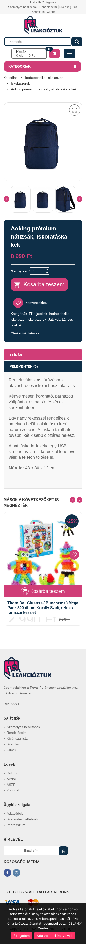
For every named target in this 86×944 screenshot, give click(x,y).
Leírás (16, 355)
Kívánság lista (68, 7)
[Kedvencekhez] (74, 555)
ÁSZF (11, 784)
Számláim (38, 12)
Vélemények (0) (24, 366)
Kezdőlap (11, 78)
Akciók (11, 779)
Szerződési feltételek (22, 819)
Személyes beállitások (22, 7)
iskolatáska (30, 333)
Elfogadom (21, 936)
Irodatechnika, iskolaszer (44, 78)
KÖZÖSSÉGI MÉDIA (22, 862)
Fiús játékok (38, 314)
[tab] (43, 355)
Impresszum (16, 825)
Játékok (54, 319)
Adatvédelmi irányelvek (55, 936)
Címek (51, 12)
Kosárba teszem (43, 284)
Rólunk (12, 773)
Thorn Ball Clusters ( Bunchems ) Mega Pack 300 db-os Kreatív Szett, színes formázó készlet (42, 608)
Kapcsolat (14, 790)
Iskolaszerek (20, 83)
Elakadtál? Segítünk (43, 2)
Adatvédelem (17, 813)
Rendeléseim (48, 7)
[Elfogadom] (80, 923)
